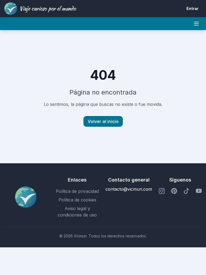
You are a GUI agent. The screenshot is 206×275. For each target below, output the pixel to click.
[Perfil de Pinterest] (174, 191)
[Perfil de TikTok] (186, 191)
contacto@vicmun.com (128, 189)
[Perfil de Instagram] (162, 191)
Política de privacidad (77, 191)
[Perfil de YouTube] (199, 191)
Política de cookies (77, 199)
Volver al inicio (103, 121)
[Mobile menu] (196, 23)
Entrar (192, 8)
